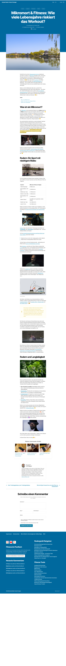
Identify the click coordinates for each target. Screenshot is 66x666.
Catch (21, 247)
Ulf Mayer (8, 563)
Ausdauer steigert (34, 302)
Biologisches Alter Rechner (40, 567)
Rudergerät (33, 8)
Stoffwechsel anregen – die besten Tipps (43, 553)
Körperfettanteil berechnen (40, 573)
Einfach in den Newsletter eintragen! (15, 555)
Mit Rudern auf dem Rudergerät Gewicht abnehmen (45, 550)
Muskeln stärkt (41, 302)
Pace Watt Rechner (38, 571)
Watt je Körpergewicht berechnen (42, 580)
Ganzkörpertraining (23, 302)
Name (21, 510)
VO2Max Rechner (38, 579)
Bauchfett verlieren (38, 552)
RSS (44, 534)
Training (43, 8)
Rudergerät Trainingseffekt (40, 547)
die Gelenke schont (23, 303)
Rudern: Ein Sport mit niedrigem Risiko (28, 101)
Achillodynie (27, 269)
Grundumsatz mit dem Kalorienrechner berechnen (45, 577)
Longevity (27, 8)
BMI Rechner (37, 568)
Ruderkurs (24, 246)
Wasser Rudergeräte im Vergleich (42, 555)
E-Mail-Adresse (36, 510)
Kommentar (22, 501)
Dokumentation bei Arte (34, 74)
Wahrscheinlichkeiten (37, 81)
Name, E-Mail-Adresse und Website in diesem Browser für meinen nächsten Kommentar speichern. (32, 520)
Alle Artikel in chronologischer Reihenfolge (31, 534)
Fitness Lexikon (37, 570)
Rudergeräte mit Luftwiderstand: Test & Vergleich (45, 556)
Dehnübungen (40, 273)
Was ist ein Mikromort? (25, 99)
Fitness (22, 8)
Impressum (9, 534)
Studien (21, 228)
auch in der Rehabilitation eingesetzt (33, 243)
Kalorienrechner (38, 574)
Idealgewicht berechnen (39, 565)
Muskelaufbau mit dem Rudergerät (42, 548)
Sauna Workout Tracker (39, 584)
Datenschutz (16, 534)
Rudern (38, 8)
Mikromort (32, 75)
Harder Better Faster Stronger (9, 2)
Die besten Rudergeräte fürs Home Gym (43, 544)
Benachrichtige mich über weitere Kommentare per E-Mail (29, 522)
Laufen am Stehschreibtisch (18, 563)
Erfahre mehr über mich (25, 476)
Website (21, 515)
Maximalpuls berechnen (39, 576)
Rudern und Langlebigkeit (25, 102)
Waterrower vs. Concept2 (40, 558)
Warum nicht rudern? (30, 408)
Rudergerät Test (38, 545)
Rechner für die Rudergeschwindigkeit (43, 582)
